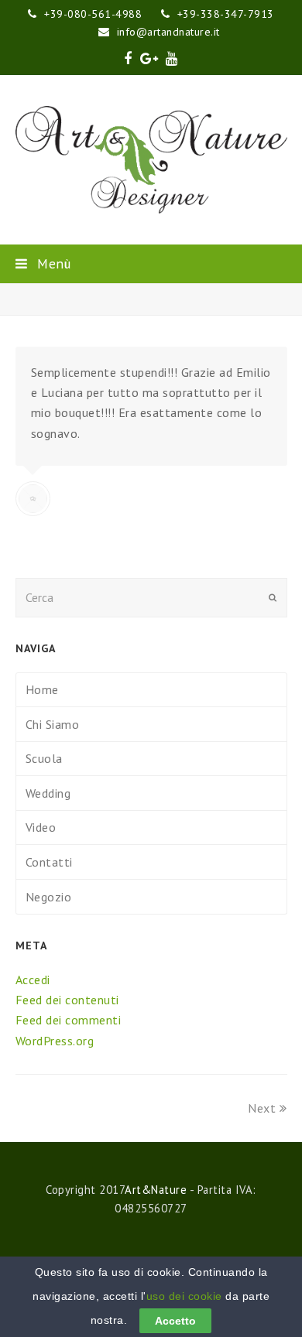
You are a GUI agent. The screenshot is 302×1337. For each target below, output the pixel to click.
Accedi (32, 979)
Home (42, 689)
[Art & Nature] (151, 159)
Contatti (49, 862)
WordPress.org (54, 1040)
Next (262, 1108)
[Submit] (272, 597)
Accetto (175, 1321)
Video (41, 827)
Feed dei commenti (68, 1020)
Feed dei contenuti (67, 999)
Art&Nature (156, 1189)
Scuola (44, 758)
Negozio (49, 896)
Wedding (48, 793)
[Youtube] (172, 59)
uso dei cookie (184, 1296)
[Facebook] (128, 59)
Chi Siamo (53, 724)
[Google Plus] (149, 59)
